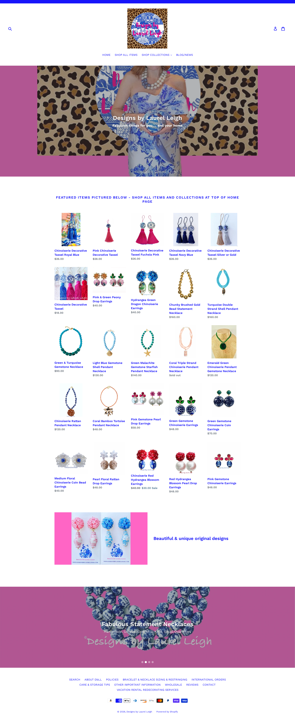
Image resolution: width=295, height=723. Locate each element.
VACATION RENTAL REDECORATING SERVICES (147, 689)
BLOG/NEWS (184, 54)
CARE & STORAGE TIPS (94, 684)
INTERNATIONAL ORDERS (209, 679)
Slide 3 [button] (149, 662)
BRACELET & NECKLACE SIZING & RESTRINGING (155, 679)
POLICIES (112, 679)
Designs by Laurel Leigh (139, 711)
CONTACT (209, 684)
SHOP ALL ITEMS (126, 54)
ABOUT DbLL (93, 679)
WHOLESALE (173, 684)
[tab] (142, 662)
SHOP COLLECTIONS (156, 54)
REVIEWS (192, 684)
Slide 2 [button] (146, 662)
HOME (106, 54)
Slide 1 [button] (142, 662)
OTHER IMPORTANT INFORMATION (137, 684)
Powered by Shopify (167, 711)
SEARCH (74, 679)
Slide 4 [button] (153, 662)
